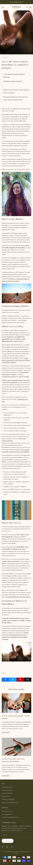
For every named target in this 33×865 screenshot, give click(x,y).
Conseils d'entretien (7, 793)
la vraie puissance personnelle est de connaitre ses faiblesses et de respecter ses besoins (16, 360)
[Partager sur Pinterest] (20, 680)
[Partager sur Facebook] (5, 680)
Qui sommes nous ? (7, 811)
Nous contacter (6, 796)
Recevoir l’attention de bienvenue (16, 860)
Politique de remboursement (10, 802)
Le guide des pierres (7, 787)
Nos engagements (7, 814)
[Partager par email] (27, 680)
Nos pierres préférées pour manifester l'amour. (18, 597)
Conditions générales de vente (10, 817)
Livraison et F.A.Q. (7, 790)
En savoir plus (5, 732)
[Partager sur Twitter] (12, 680)
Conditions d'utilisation (8, 799)
